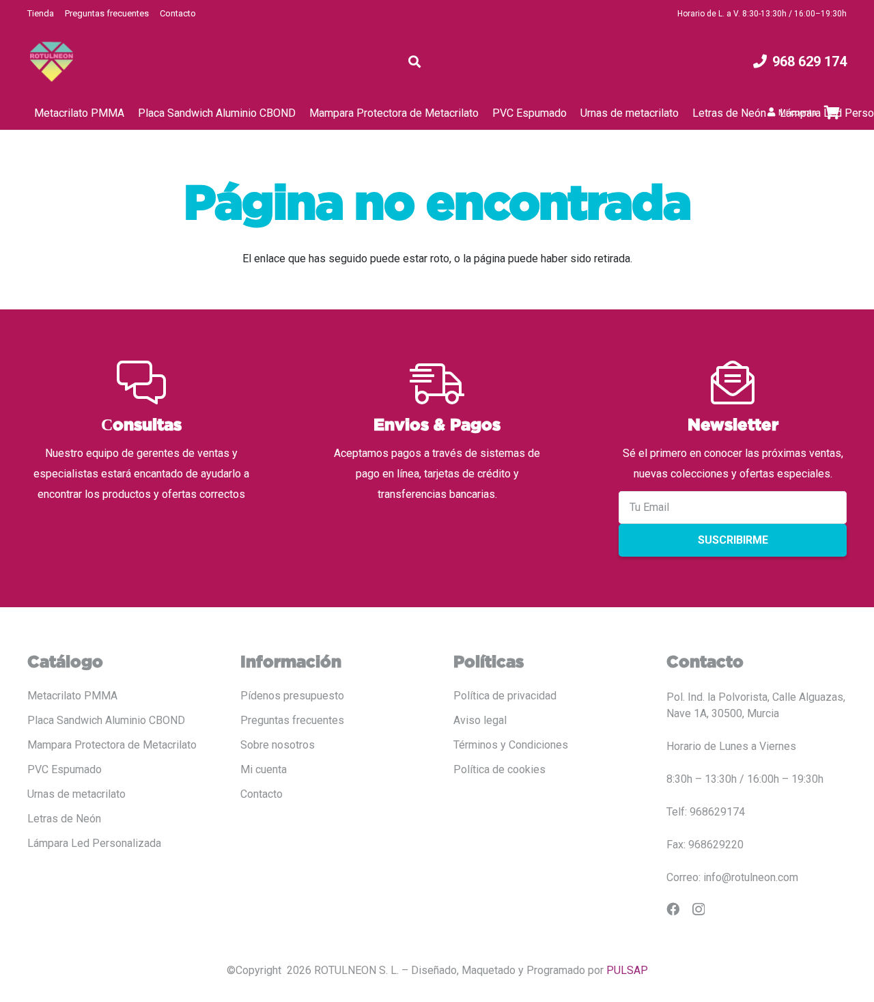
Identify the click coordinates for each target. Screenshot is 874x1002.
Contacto (178, 13)
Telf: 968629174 (705, 811)
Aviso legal (480, 720)
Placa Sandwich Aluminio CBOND (106, 720)
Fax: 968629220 (705, 844)
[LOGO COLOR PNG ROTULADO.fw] (51, 62)
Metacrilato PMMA (72, 695)
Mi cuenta (263, 769)
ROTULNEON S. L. (356, 970)
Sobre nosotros (277, 744)
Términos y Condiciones (510, 744)
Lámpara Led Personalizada (94, 843)
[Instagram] (698, 909)
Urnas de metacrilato (76, 794)
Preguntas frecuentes (107, 13)
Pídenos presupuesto (292, 695)
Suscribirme (733, 539)
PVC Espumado (64, 769)
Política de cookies (499, 769)
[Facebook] (672, 908)
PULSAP (627, 970)
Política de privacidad (504, 695)
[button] (414, 61)
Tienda (40, 13)
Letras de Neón (64, 818)
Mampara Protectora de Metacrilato (112, 744)
